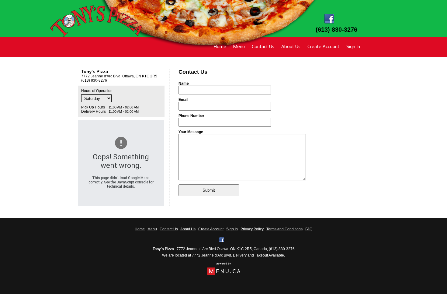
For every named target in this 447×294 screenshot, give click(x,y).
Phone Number (191, 116)
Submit (209, 190)
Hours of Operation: (97, 91)
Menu (239, 46)
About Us (290, 46)
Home (220, 46)
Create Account (323, 46)
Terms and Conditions (284, 229)
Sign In (353, 46)
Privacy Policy (252, 229)
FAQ (308, 229)
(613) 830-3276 (282, 249)
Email (183, 99)
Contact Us (263, 46)
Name (183, 83)
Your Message (190, 132)
